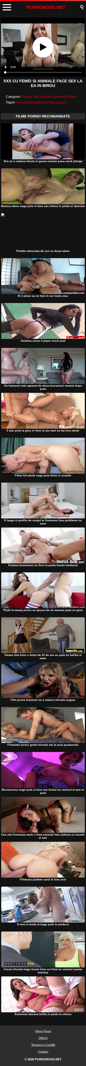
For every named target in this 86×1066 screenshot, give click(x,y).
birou (32, 102)
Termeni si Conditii (43, 1045)
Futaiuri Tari (29, 96)
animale (22, 102)
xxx (64, 102)
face (41, 102)
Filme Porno (43, 1031)
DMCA (43, 1038)
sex (57, 102)
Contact (43, 1051)
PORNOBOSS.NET (45, 7)
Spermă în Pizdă (64, 96)
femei (49, 102)
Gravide (45, 96)
